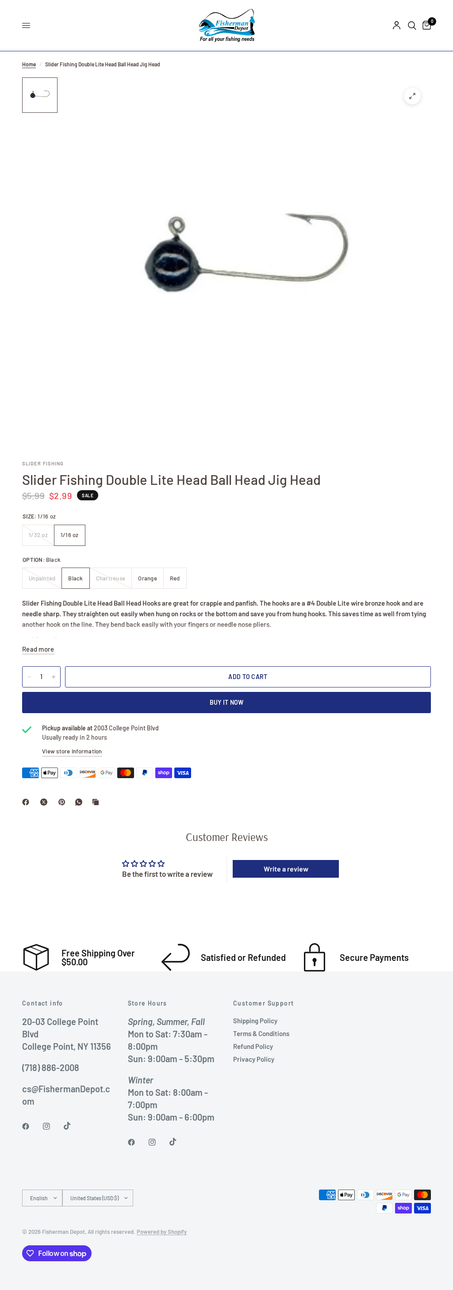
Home (29, 64)
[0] (425, 25)
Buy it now (227, 702)
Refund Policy (253, 1046)
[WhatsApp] (80, 802)
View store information (72, 751)
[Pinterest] (63, 802)
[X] (45, 802)
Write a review (286, 868)
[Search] (412, 25)
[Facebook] (27, 802)
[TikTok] (73, 1126)
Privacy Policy (253, 1059)
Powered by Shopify (162, 1231)
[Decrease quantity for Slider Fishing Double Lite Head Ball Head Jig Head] (29, 677)
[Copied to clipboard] (97, 802)
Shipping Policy (255, 1021)
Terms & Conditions (261, 1033)
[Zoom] (412, 96)
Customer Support (263, 1003)
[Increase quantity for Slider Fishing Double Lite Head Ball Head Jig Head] (53, 677)
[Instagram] (52, 1126)
